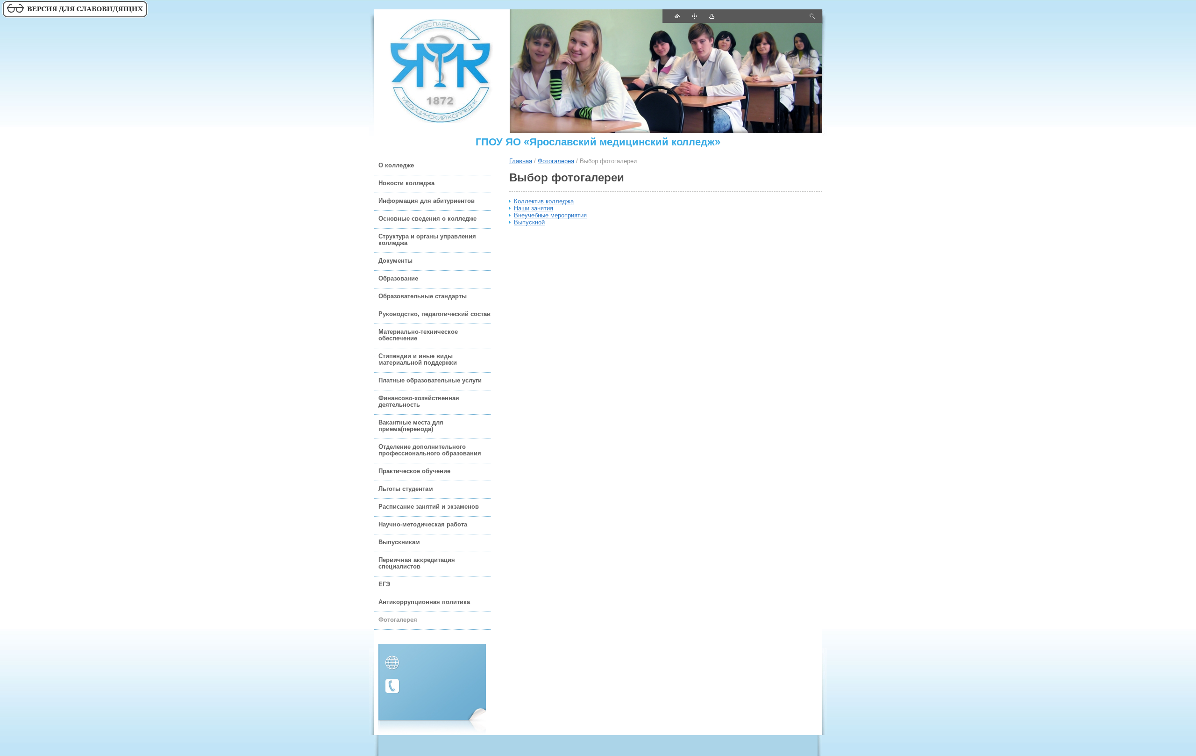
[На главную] (442, 71)
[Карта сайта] (694, 16)
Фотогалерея (556, 161)
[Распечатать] (712, 16)
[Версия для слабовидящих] (74, 16)
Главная (520, 161)
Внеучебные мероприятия (550, 215)
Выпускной (529, 222)
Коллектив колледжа (544, 201)
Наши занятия (533, 208)
